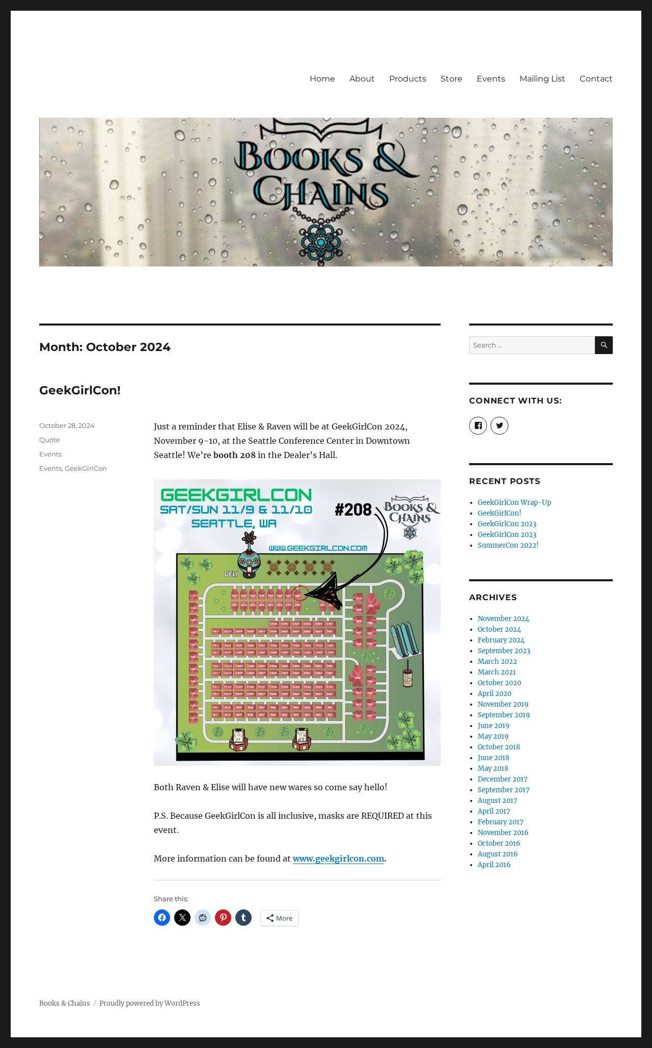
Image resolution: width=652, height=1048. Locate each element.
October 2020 (499, 683)
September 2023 (504, 651)
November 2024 (503, 618)
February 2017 (501, 822)
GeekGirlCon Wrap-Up (514, 502)
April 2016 (494, 865)
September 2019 (504, 715)
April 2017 (494, 811)
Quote (49, 440)
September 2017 (504, 790)
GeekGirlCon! (80, 390)
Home (322, 79)
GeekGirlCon (86, 468)
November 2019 (503, 704)
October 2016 (499, 843)
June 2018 (493, 758)
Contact (596, 79)
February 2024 (501, 640)
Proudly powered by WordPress (149, 1003)
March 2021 (497, 672)
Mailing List (542, 79)
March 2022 (497, 661)
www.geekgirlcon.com (338, 858)
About (362, 79)
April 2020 (494, 693)
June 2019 (494, 725)
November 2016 (503, 832)
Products (407, 79)
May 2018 (493, 768)
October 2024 (499, 629)
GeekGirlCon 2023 (507, 524)
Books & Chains (64, 1003)
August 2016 (498, 854)
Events (491, 79)
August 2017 (498, 800)
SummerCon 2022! (508, 545)
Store (452, 79)
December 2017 (503, 779)
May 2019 (493, 736)
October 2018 (499, 747)
